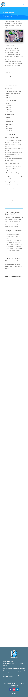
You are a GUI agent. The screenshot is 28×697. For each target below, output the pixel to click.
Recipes (12, 300)
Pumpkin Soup (8, 320)
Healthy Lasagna (9, 548)
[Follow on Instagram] (14, 689)
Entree (6, 401)
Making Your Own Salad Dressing (13, 296)
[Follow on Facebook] (10, 689)
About (9, 683)
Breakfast (6, 626)
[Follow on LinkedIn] (17, 689)
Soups (10, 323)
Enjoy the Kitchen (8, 15)
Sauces (11, 362)
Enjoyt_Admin (9, 322)
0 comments (14, 16)
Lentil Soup (7, 511)
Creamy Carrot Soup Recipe (12, 473)
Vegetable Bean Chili (10, 434)
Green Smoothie (9, 585)
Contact (16, 685)
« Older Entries (6, 646)
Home (5, 683)
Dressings (6, 300)
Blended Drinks (6, 16)
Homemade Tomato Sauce (12, 359)
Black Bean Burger (9, 397)
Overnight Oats (8, 623)
